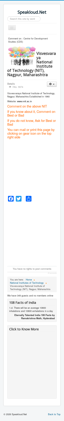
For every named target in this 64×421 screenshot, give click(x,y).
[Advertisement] (32, 167)
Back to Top (54, 414)
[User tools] (52, 84)
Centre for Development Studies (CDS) (28, 40)
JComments (52, 273)
